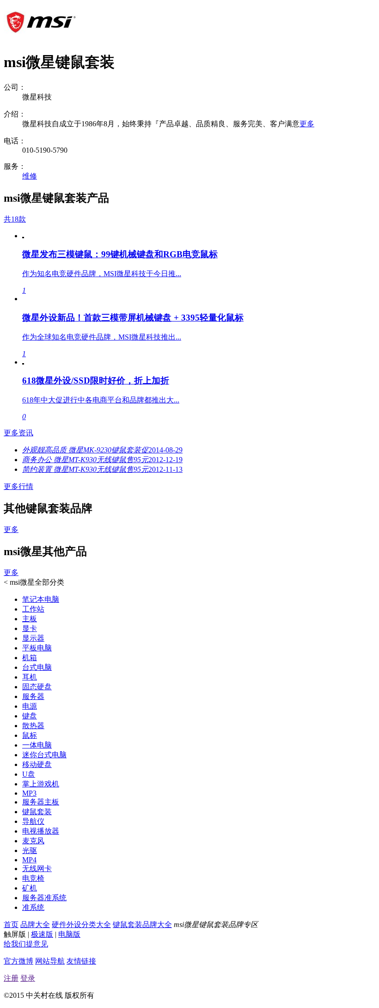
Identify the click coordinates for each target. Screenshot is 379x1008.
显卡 (29, 628)
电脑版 (69, 934)
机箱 (29, 658)
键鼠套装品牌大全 (142, 924)
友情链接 (81, 961)
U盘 (28, 774)
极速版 (42, 934)
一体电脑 (37, 745)
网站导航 (50, 961)
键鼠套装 (37, 812)
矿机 (29, 888)
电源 (29, 706)
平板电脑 (37, 648)
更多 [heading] (11, 529)
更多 (307, 124)
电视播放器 (40, 831)
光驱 (29, 850)
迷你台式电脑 (44, 755)
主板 (29, 619)
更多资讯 (18, 433)
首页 (11, 924)
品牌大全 (35, 924)
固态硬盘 (37, 687)
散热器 (33, 726)
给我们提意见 (26, 944)
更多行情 (18, 486)
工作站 (33, 609)
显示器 (33, 638)
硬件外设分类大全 (81, 924)
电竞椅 (33, 878)
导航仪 (33, 821)
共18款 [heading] (15, 219)
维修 (29, 176)
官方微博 (18, 961)
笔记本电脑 (40, 599)
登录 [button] (27, 978)
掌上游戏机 (40, 784)
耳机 (29, 677)
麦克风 (33, 841)
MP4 (29, 860)
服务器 (33, 696)
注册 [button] (11, 978)
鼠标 (29, 735)
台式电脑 (37, 667)
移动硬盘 (37, 764)
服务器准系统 (44, 898)
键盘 (29, 716)
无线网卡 (37, 868)
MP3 (29, 793)
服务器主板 (40, 802)
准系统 (33, 907)
